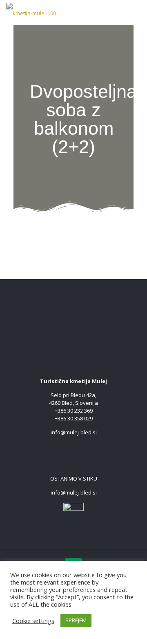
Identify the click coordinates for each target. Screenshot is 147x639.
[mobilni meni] (136, 12)
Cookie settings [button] (33, 620)
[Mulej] (31, 12)
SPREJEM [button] (76, 620)
